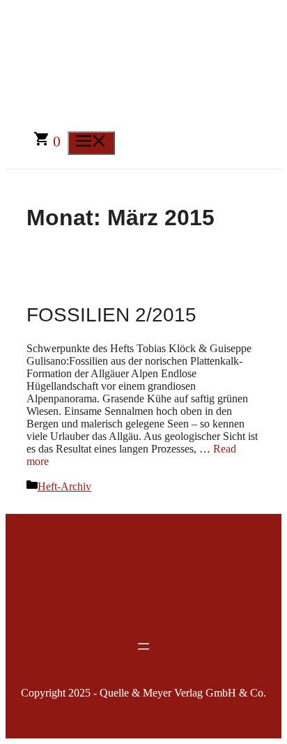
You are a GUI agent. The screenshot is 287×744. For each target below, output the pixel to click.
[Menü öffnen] (143, 646)
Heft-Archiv (64, 486)
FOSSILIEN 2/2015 (111, 315)
